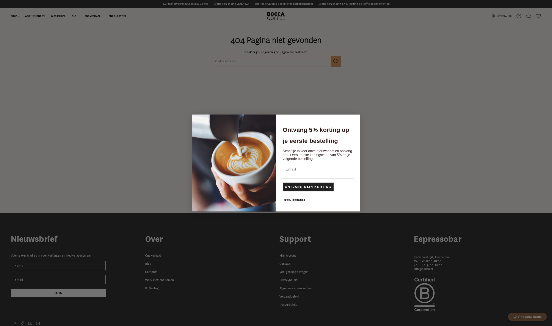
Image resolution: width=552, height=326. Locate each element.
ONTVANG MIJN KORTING (308, 187)
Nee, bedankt (294, 199)
